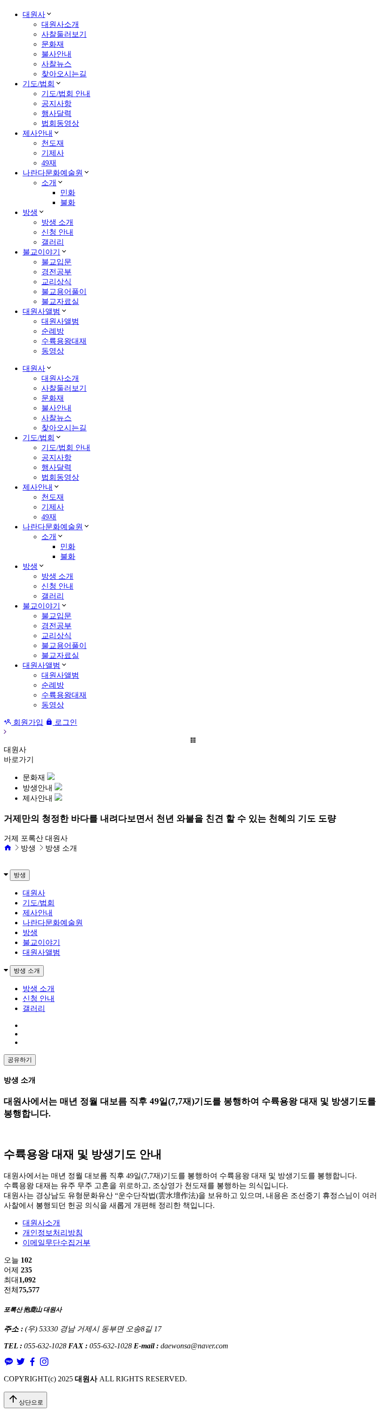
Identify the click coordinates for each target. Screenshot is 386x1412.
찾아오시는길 (64, 74)
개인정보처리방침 (53, 1233)
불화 (67, 202)
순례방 (52, 331)
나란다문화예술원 (53, 173)
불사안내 (56, 54)
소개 (48, 183)
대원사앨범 (41, 311)
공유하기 (20, 1059)
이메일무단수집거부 (56, 1243)
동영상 (52, 351)
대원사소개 (60, 24)
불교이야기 (41, 252)
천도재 (52, 143)
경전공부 (56, 272)
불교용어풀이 (64, 291)
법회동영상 (60, 123)
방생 (30, 212)
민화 (67, 193)
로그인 (65, 722)
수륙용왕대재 (64, 341)
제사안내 (38, 133)
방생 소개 (57, 222)
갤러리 (52, 242)
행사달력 (56, 113)
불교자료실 (60, 301)
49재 (48, 163)
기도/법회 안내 (65, 94)
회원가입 (27, 722)
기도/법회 (39, 84)
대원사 (34, 14)
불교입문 (56, 262)
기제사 (52, 153)
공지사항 (56, 103)
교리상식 (56, 282)
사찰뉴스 (56, 64)
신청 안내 (57, 232)
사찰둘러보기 (64, 34)
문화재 (52, 44)
